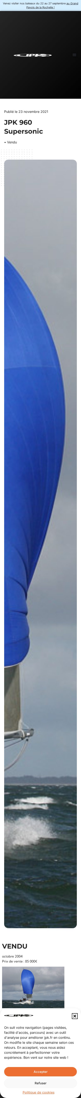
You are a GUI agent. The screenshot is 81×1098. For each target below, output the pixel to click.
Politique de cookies (38, 1092)
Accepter (41, 1072)
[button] (75, 1016)
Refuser (41, 1083)
